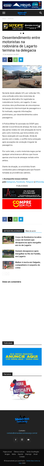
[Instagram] (22, 439)
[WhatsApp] (15, 59)
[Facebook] (4, 59)
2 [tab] (23, 33)
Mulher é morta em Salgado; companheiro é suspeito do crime (27, 265)
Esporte (20, 454)
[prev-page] (3, 273)
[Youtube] (28, 439)
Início (4, 19)
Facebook (20, 182)
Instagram (10, 182)
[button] (4, 13)
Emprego (28, 454)
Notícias (10, 19)
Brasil (35, 454)
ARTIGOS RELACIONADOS (13, 231)
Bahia (14, 454)
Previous (5, 26)
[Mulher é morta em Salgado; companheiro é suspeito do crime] (8, 265)
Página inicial (7, 452)
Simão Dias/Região (33, 452)
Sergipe (7, 454)
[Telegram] (21, 59)
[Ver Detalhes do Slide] (22, 26)
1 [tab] (20, 33)
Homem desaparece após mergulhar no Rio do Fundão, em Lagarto (28, 254)
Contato (22, 457)
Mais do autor (31, 231)
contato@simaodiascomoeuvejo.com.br (22, 433)
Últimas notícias (19, 452)
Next (38, 26)
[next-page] (7, 273)
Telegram (30, 182)
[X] (10, 59)
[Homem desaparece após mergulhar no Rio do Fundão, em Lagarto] (8, 254)
